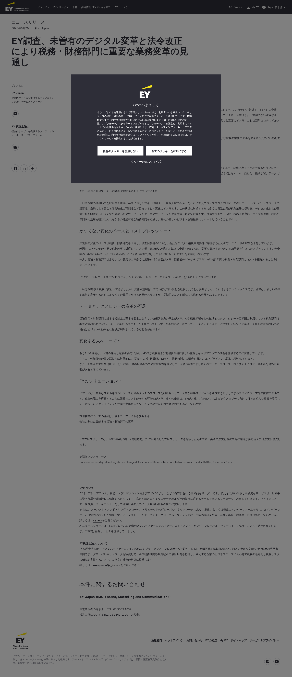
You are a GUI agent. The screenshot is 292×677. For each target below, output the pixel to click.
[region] (146, 128)
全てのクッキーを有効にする (169, 151)
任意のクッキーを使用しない (120, 151)
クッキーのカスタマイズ (146, 161)
